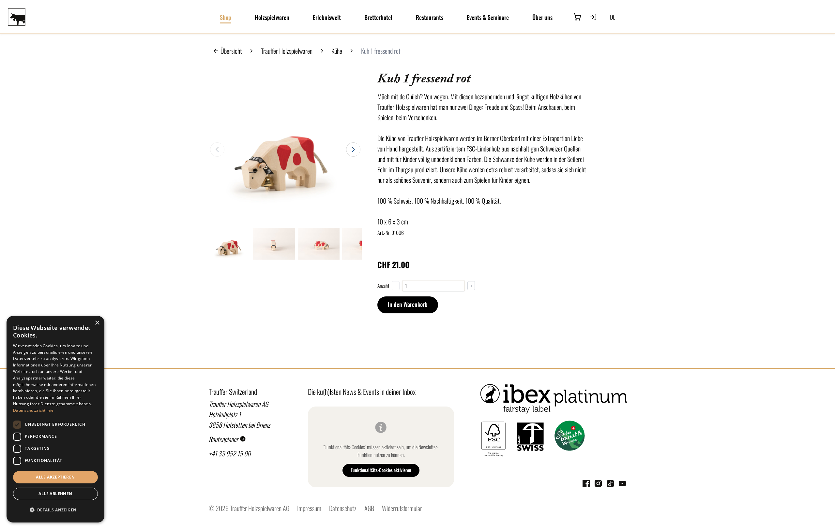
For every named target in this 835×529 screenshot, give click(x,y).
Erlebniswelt (327, 17)
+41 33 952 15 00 (229, 453)
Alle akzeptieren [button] (55, 477)
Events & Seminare (488, 17)
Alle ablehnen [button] (55, 493)
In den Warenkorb (408, 304)
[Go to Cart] (577, 16)
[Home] (110, 17)
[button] (55, 510)
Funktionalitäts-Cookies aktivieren (381, 469)
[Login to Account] (593, 16)
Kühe (336, 51)
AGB (369, 508)
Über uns (542, 17)
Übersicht (231, 51)
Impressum (309, 508)
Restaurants (429, 17)
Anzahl (383, 285)
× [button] (97, 323)
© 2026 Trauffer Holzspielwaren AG (249, 508)
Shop (225, 17)
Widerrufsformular (402, 508)
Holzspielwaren (272, 17)
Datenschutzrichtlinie (33, 410)
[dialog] (55, 419)
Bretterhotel (378, 17)
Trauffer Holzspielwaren (286, 51)
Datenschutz (343, 508)
